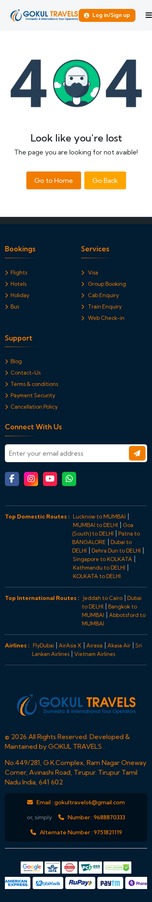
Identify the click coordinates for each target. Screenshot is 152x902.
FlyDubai (43, 645)
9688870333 (109, 817)
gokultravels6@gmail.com (89, 802)
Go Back (105, 180)
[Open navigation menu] (149, 15)
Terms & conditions (34, 384)
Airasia (94, 645)
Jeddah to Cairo (102, 598)
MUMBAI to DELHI (95, 525)
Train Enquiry (104, 306)
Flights (19, 272)
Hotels (18, 284)
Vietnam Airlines (94, 654)
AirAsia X (70, 645)
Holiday (20, 295)
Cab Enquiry (103, 295)
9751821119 (108, 832)
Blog (16, 361)
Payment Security (33, 395)
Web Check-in (105, 318)
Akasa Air (119, 645)
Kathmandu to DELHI (99, 567)
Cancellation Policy (34, 406)
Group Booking (106, 284)
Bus (15, 306)
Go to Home (53, 180)
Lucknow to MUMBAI (99, 516)
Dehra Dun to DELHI (116, 550)
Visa (92, 272)
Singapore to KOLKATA (102, 559)
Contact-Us (26, 372)
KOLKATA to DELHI (97, 576)
